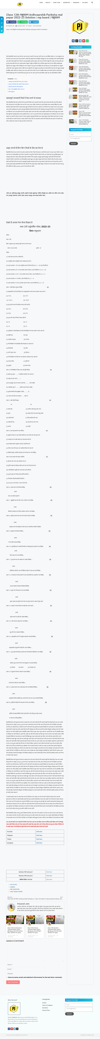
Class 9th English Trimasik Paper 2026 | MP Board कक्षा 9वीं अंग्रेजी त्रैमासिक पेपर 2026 (85, 76)
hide (15, 78)
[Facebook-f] (9, 1029)
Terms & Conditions (47, 1005)
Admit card (56, 2)
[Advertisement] (35, 44)
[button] (92, 2)
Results (48, 2)
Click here (39, 831)
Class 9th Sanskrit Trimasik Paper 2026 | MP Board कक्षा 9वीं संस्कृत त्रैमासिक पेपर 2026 (55, 930)
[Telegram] (14, 1029)
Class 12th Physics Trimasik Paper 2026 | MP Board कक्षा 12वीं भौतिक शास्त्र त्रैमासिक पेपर (85, 114)
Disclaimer (45, 1008)
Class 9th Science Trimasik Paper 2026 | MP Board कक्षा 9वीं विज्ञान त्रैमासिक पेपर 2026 (34, 930)
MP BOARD (13, 884)
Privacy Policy (46, 1010)
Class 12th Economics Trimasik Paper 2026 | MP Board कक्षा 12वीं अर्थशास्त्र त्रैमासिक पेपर (85, 106)
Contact (44, 1003)
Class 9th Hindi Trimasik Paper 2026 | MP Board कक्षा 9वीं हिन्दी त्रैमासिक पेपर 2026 (84, 83)
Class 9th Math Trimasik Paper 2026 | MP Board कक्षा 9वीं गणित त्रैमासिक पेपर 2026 (84, 90)
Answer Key (66, 2)
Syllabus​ (85, 2)
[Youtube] (12, 1029)
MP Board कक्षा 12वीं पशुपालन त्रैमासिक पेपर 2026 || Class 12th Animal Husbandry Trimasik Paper (85, 98)
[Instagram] (17, 1029)
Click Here (49, 879)
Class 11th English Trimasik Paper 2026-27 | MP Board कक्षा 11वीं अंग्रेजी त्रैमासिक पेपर (85, 122)
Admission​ (76, 2)
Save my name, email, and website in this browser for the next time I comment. (35, 977)
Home (41, 2)
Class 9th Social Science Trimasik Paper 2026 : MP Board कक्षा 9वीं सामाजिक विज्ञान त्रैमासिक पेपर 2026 (15, 930)
